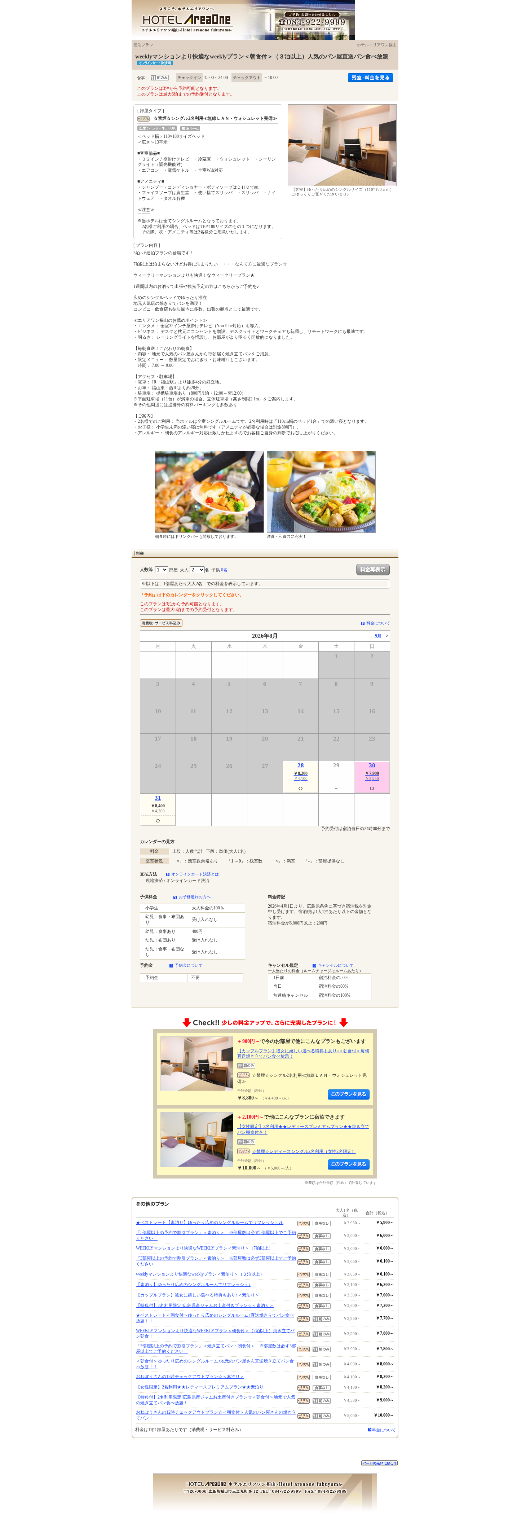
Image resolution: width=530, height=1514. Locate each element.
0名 (224, 569)
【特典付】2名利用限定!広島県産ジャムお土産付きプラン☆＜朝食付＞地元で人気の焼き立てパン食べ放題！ (215, 1400)
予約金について (189, 965)
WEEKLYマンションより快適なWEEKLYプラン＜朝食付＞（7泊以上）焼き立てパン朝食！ (215, 1333)
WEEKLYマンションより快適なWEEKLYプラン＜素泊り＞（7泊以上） (204, 1248)
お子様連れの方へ (195, 897)
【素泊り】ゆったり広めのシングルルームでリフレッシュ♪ (193, 1284)
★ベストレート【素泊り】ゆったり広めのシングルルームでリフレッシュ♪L (209, 1222)
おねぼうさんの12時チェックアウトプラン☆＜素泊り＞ (190, 1376)
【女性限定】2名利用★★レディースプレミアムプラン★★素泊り (200, 1387)
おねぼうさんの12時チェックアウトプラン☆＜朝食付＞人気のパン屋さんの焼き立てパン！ (216, 1415)
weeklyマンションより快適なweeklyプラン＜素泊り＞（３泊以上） (200, 1274)
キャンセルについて (336, 965)
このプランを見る (349, 1094)
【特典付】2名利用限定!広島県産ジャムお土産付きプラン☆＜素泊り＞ (205, 1305)
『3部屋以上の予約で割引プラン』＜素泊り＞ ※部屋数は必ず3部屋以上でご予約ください (216, 1261)
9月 (378, 635)
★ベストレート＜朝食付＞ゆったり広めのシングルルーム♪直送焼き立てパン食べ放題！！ (215, 1318)
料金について (378, 623)
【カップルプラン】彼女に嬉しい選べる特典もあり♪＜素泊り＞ (197, 1295)
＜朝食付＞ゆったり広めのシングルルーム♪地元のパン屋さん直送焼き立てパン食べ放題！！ (215, 1364)
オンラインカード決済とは (195, 874)
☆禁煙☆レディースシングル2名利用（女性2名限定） (304, 1151)
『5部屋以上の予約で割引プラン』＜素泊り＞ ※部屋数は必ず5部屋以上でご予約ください (216, 1235)
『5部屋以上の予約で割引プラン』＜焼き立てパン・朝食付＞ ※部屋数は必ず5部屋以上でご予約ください (216, 1348)
